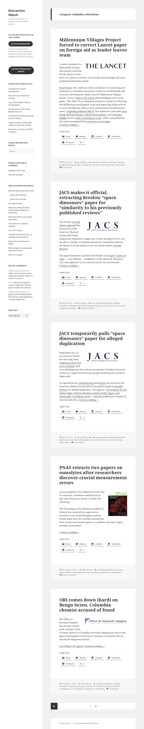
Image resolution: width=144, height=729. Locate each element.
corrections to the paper (98, 121)
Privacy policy (65, 723)
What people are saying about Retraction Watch (20, 249)
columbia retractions (99, 162)
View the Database (15, 175)
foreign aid (63, 165)
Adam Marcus (87, 570)
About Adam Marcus (18, 195)
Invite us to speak (15, 255)
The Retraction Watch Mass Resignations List (19, 110)
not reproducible (107, 165)
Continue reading (69, 124)
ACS (92, 303)
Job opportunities (15, 203)
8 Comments (79, 442)
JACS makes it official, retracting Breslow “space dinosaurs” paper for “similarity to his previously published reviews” (90, 202)
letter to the (85, 97)
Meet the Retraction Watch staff (20, 191)
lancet (98, 165)
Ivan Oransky (82, 162)
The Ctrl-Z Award (15, 230)
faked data (73, 686)
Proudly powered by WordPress (85, 723)
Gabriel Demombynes (96, 114)
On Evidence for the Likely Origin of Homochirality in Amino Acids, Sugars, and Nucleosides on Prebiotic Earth (93, 393)
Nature (102, 383)
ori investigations (77, 689)
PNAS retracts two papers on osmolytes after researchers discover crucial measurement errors (93, 475)
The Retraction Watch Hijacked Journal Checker (20, 117)
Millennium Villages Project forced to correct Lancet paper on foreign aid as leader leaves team (93, 47)
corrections (112, 162)
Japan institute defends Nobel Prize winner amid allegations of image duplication (20, 297)
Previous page (54, 706)
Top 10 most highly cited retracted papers (19, 103)
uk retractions (105, 572)
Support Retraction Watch (21, 70)
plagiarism (89, 689)
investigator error (88, 165)
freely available (75, 165)
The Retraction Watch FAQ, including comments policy (20, 235)
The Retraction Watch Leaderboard (17, 90)
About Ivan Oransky (18, 199)
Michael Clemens (75, 114)
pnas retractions (92, 572)
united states (120, 165)
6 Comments (114, 689)
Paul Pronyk (65, 87)
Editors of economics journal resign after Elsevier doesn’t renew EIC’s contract (20, 276)
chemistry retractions (103, 303)
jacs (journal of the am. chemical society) (106, 440)
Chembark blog (86, 383)
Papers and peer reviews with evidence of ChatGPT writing (20, 123)
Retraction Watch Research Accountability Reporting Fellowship (19, 210)
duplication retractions (77, 306)
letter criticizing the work (89, 118)
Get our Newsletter (20, 44)
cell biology (101, 570)
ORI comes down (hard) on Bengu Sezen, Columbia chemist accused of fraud (88, 605)
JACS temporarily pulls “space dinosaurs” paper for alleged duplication (92, 338)
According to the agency (71, 646)
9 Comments (67, 167)
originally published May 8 (80, 111)
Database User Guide (16, 170)
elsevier (121, 162)
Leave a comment (87, 308)
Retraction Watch (16, 12)
